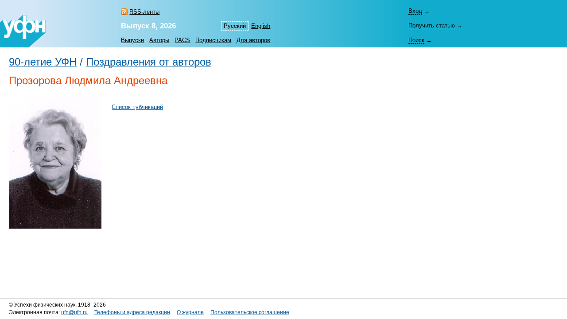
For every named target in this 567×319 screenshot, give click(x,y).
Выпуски (132, 40)
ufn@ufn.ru (74, 312)
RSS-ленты (144, 11)
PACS (182, 40)
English (260, 26)
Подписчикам (213, 40)
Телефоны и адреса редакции (132, 312)
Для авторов (253, 40)
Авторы (159, 40)
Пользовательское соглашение (249, 312)
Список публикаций (137, 107)
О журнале (190, 312)
